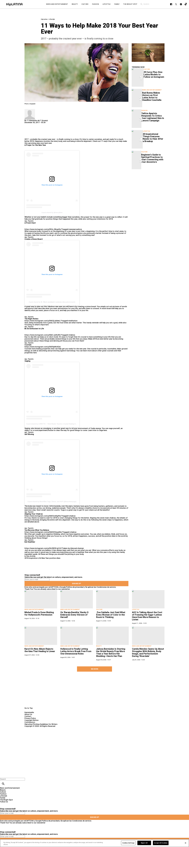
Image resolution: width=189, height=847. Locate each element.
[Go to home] (94, 693)
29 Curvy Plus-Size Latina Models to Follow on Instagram (154, 74)
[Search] (141, 4)
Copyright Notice (31, 720)
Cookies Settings (128, 843)
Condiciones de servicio (106, 587)
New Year (45, 558)
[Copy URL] (29, 130)
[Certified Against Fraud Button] (32, 728)
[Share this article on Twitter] (38, 124)
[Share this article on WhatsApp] (27, 124)
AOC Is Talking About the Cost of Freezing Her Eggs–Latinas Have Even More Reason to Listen (147, 616)
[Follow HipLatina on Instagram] (180, 4)
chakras (112, 518)
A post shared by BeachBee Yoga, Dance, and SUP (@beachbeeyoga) (52, 501)
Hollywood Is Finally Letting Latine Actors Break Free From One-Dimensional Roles (75, 651)
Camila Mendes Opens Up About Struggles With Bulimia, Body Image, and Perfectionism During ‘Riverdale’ (148, 652)
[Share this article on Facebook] (32, 124)
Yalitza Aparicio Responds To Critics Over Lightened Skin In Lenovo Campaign (152, 117)
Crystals (27, 349)
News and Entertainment (152, 90)
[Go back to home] (77, 735)
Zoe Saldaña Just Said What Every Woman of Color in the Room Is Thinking (110, 614)
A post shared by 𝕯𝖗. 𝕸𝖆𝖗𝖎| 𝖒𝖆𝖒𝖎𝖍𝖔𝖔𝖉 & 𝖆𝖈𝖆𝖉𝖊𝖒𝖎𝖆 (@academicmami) (52, 302)
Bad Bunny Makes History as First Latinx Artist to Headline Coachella (151, 96)
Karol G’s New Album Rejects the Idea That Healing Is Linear (39, 650)
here (35, 353)
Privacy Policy (30, 718)
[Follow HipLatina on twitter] (176, 4)
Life (39, 558)
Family (2, 798)
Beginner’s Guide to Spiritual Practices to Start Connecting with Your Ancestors (152, 158)
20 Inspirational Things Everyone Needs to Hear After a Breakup (153, 138)
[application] (148, 52)
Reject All (144, 843)
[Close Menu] (2, 775)
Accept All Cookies (160, 843)
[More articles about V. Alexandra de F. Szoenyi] (29, 110)
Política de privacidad (74, 587)
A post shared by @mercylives (52, 212)
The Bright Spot (6, 800)
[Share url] (26, 135)
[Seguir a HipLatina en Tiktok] (185, 4)
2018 (26, 558)
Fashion (144, 110)
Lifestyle (52, 19)
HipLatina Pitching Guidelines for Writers (40, 724)
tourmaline (111, 349)
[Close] (185, 843)
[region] (94, 843)
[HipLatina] (14, 4)
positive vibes (54, 558)
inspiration (33, 558)
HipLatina (44, 19)
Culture (147, 69)
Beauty (99, 646)
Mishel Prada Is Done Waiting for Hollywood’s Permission (39, 613)
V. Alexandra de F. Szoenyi (37, 120)
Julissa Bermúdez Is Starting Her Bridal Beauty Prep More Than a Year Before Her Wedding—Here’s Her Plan (110, 652)
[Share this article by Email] (43, 124)
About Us (28, 714)
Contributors (29, 722)
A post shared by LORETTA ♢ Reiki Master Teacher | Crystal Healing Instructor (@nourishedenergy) (61, 424)
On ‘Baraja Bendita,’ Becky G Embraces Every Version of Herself (74, 614)
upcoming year (34, 143)
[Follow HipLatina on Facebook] (171, 4)
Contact (27, 716)
